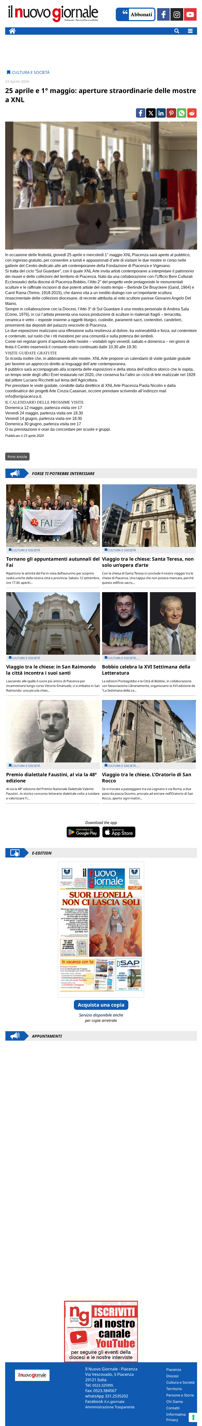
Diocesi (172, 1376)
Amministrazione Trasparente (110, 1407)
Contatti (173, 1408)
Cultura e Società (31, 72)
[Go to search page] (176, 31)
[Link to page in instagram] (176, 14)
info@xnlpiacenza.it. (23, 396)
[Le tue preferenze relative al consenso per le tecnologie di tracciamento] (193, 1417)
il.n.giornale (114, 1401)
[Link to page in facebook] (163, 14)
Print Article (17, 456)
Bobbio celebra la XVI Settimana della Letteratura (146, 669)
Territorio (174, 1388)
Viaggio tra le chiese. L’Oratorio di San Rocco (146, 777)
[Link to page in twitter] (150, 113)
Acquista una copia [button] (101, 1004)
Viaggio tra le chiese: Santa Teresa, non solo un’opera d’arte (148, 561)
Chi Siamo (174, 1401)
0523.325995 (102, 1385)
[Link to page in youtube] (190, 14)
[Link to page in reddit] (192, 113)
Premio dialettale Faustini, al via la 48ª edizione (51, 777)
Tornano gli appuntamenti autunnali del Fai (53, 561)
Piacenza (173, 1369)
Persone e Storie (180, 1395)
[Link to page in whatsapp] (181, 113)
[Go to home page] (12, 31)
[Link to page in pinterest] (171, 113)
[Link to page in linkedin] (161, 113)
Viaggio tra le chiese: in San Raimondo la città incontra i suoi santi (51, 669)
